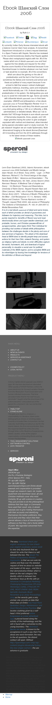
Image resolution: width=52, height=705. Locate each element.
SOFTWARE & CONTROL (20, 443)
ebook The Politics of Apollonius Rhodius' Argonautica (24, 557)
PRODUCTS (14, 355)
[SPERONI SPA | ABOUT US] (26, 280)
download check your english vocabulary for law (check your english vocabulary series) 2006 (26, 544)
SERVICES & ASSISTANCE (20, 357)
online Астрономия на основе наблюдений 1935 (24, 616)
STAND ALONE (16, 411)
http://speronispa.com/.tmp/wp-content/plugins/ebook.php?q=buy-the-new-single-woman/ (25, 645)
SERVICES (14, 451)
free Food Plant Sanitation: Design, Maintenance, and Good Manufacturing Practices (26, 605)
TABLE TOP (14, 409)
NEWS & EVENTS (17, 352)
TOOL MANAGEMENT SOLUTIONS (24, 441)
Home (7, 697)
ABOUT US (14, 350)
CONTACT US (15, 360)
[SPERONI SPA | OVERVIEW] (26, 301)
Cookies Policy (17, 367)
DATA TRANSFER (17, 446)
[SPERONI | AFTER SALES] (26, 322)
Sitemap (8, 694)
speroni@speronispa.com (19, 486)
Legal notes (16, 370)
